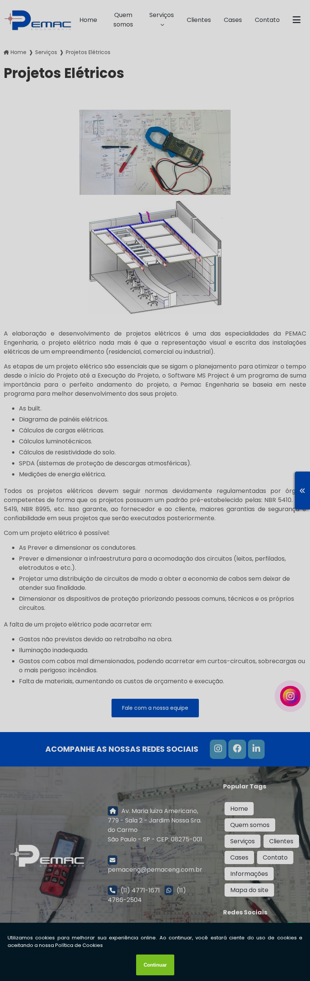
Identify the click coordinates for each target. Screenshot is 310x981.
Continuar (155, 965)
